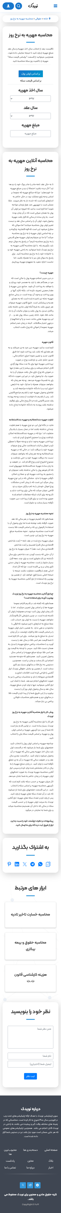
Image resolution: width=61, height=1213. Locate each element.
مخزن (30, 1161)
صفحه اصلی (50, 1150)
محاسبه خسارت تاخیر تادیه (30, 914)
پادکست (10, 1161)
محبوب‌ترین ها (10, 1152)
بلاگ (50, 1161)
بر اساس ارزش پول (30, 74)
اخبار (50, 1168)
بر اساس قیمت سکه (30, 81)
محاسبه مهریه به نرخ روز (21, 19)
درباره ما (30, 1168)
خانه (46, 19)
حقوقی (38, 19)
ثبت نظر (30, 1076)
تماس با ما (10, 1168)
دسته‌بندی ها (30, 1150)
